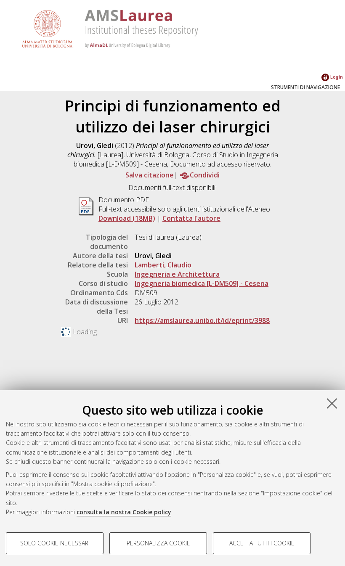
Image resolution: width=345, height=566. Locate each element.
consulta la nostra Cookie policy (124, 512)
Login (336, 77)
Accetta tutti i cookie (262, 543)
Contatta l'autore (191, 218)
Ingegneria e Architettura (177, 274)
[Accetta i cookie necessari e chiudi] (332, 403)
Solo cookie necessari (55, 543)
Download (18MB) (126, 218)
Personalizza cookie (158, 543)
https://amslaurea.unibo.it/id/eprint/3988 (202, 320)
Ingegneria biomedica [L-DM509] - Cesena (201, 283)
